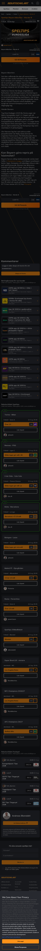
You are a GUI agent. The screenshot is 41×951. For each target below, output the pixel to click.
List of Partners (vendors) (11, 937)
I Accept (20, 941)
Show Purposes (21, 947)
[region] (20, 921)
